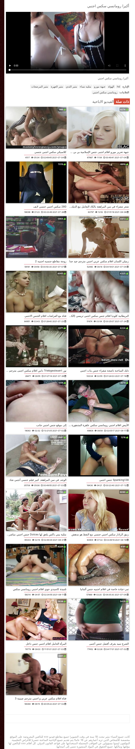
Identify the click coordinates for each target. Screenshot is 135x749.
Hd (118, 86)
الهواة (111, 86)
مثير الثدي (71, 86)
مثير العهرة (57, 86)
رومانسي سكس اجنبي (105, 92)
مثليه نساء (85, 86)
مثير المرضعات (39, 86)
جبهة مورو (99, 86)
